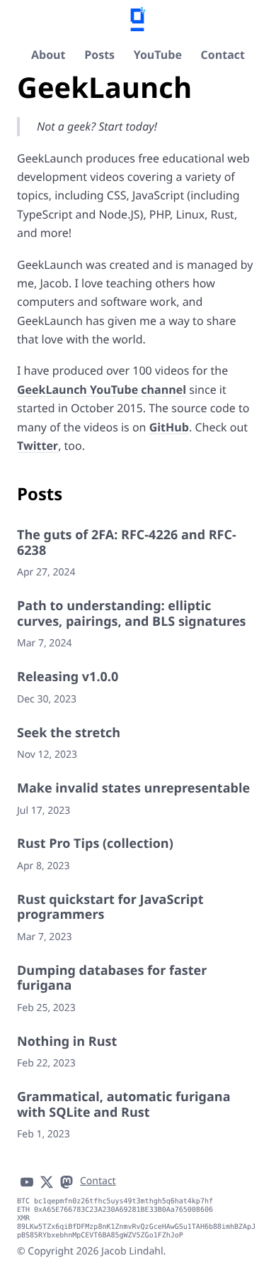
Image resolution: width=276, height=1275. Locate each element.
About (48, 54)
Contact (223, 54)
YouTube (158, 54)
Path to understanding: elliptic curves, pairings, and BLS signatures (131, 613)
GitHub (169, 427)
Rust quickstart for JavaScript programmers (110, 907)
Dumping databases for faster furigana (112, 978)
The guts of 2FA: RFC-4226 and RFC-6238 (126, 542)
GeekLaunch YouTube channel (101, 389)
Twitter (37, 445)
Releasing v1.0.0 (67, 676)
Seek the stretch (68, 732)
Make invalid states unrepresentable (133, 788)
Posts (99, 54)
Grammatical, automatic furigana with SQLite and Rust (124, 1104)
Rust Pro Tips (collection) (95, 843)
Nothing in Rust (67, 1041)
